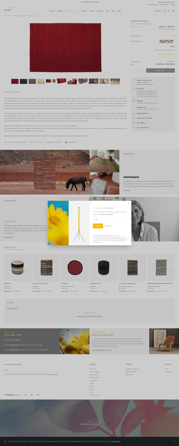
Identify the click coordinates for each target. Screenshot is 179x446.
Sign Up (98, 226)
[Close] (129, 203)
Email (96, 219)
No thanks (108, 225)
